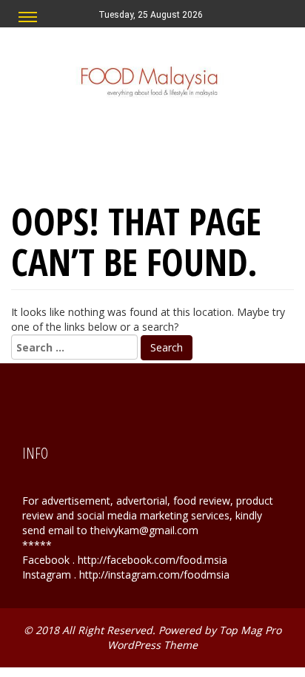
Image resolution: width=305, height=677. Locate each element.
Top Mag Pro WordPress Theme (194, 637)
